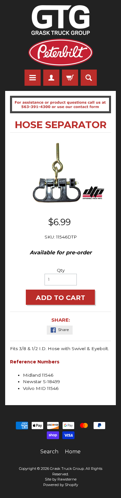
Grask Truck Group (67, 468)
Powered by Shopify (60, 484)
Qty (61, 270)
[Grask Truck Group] (60, 35)
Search (49, 451)
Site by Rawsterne (60, 479)
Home (73, 451)
